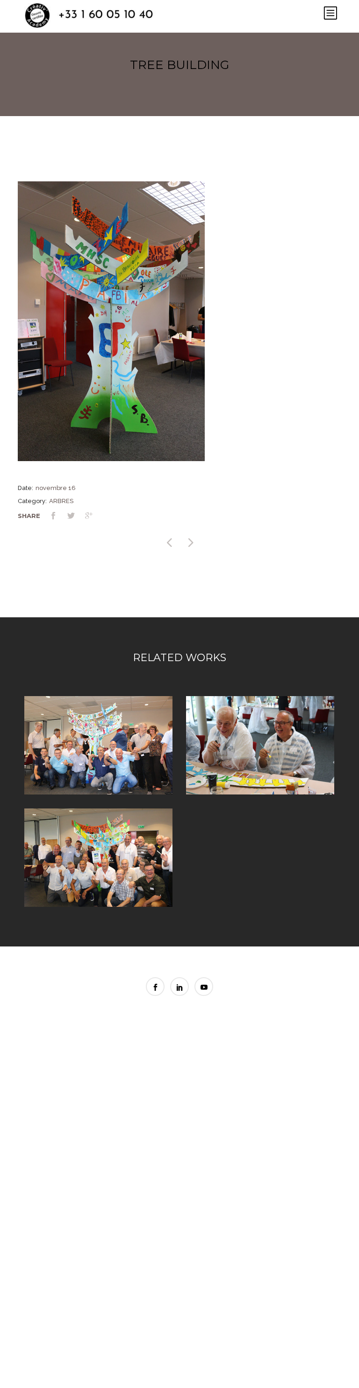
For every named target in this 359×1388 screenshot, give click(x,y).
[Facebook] (58, 516)
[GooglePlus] (94, 516)
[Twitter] (76, 516)
